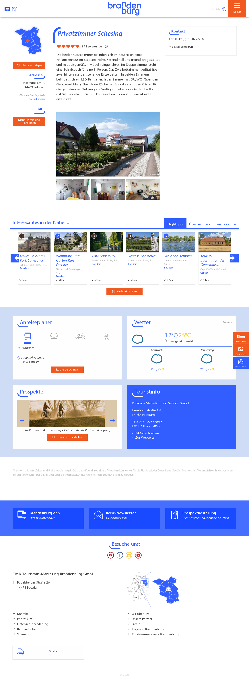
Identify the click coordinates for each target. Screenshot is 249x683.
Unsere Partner (142, 619)
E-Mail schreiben (146, 433)
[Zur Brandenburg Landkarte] (154, 592)
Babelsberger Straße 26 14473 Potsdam (33, 585)
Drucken (53, 651)
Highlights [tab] (175, 224)
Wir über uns (140, 614)
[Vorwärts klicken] (114, 420)
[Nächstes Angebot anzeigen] (234, 258)
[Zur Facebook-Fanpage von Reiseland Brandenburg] (119, 556)
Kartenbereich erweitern (226, 230)
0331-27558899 (150, 422)
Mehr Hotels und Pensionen (29, 121)
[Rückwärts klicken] (20, 420)
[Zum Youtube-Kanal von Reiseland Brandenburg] (138, 556)
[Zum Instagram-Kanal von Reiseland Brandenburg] (129, 556)
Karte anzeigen (32, 65)
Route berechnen (67, 369)
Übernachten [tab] (199, 224)
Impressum (24, 619)
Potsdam (40, 99)
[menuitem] (215, 9)
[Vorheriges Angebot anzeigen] (15, 258)
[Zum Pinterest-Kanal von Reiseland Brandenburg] (110, 556)
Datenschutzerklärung (32, 624)
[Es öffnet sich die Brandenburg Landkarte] (15, 8)
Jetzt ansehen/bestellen (67, 437)
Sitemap (22, 634)
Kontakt (22, 614)
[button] (241, 350)
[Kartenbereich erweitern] (243, 230)
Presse (136, 624)
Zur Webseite (144, 438)
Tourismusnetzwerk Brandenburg (155, 634)
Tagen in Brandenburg (148, 629)
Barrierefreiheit (27, 629)
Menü (237, 12)
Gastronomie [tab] (225, 224)
